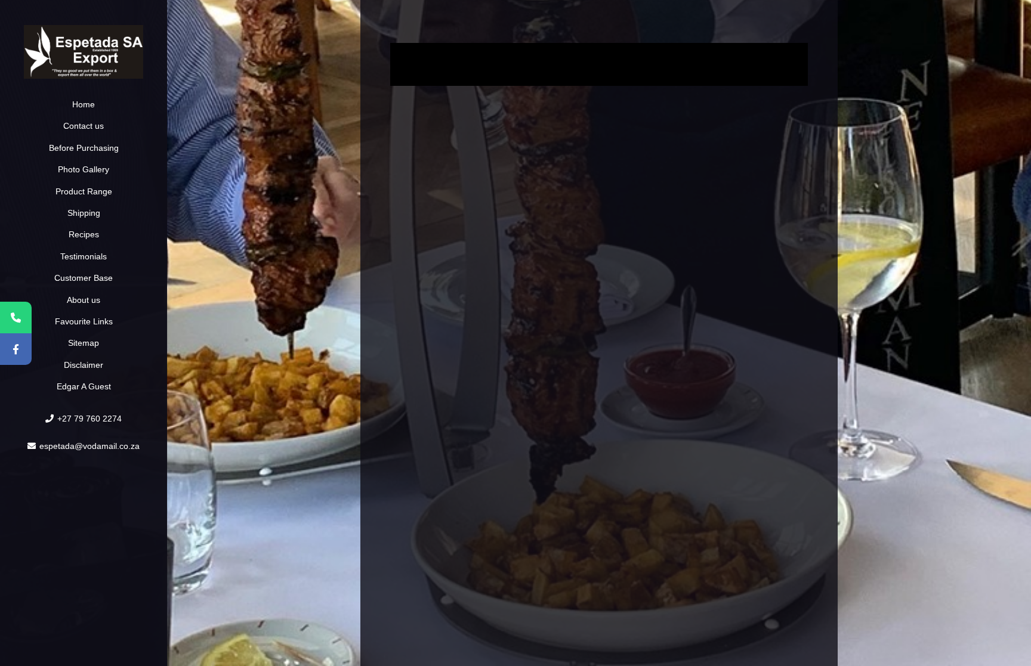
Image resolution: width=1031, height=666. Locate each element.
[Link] (84, 52)
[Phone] (16, 317)
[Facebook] (16, 349)
